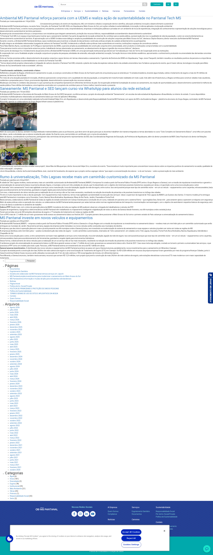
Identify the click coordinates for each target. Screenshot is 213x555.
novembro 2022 (16, 418)
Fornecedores (129, 11)
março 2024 (14, 379)
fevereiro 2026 (15, 322)
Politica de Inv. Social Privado (21, 286)
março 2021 (14, 465)
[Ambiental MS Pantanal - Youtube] (93, 514)
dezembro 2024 (16, 357)
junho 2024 (14, 371)
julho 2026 (14, 310)
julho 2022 (14, 428)
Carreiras (116, 11)
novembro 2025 (16, 330)
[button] (9, 539)
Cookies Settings (131, 545)
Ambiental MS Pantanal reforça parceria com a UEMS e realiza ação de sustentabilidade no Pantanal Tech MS (90, 18)
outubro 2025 (15, 332)
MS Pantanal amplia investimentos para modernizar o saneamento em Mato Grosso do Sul (45, 276)
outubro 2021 (15, 450)
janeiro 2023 (14, 413)
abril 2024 (14, 376)
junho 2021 (14, 460)
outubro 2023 (15, 391)
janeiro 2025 (14, 354)
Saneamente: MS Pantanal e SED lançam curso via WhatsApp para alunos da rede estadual (75, 88)
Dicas (12, 479)
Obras (12, 491)
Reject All (131, 538)
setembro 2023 (16, 393)
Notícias (105, 11)
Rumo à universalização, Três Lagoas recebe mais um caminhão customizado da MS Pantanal (77, 177)
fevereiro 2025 (15, 352)
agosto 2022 (15, 425)
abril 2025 (14, 347)
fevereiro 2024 (15, 381)
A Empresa (112, 507)
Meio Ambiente (16, 489)
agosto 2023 (15, 396)
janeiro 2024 (14, 384)
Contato (142, 11)
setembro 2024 (16, 364)
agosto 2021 (15, 455)
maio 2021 (14, 462)
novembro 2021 (16, 448)
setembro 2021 (16, 453)
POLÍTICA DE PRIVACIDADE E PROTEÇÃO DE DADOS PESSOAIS (34, 289)
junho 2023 (14, 401)
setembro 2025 (16, 334)
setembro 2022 (16, 423)
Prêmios (13, 493)
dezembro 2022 (16, 416)
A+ (168, 4)
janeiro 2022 (14, 443)
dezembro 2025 (16, 327)
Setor (12, 498)
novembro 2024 (16, 359)
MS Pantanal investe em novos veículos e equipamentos (46, 218)
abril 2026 (14, 317)
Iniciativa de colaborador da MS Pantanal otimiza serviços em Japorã (36, 274)
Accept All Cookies (131, 532)
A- (176, 4)
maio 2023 (14, 403)
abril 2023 (14, 406)
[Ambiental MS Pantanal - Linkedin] (86, 514)
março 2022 (14, 438)
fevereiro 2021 (15, 467)
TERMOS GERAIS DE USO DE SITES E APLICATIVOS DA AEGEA (34, 293)
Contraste (157, 4)
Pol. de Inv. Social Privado (165, 514)
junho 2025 (14, 342)
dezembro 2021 (16, 445)
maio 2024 (14, 374)
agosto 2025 (15, 337)
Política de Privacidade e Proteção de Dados (106, 551)
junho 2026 (14, 312)
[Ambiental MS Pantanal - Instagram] (80, 514)
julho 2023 (14, 398)
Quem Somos (15, 298)
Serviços (135, 507)
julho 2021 (14, 457)
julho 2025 (14, 339)
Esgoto (12, 484)
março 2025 (14, 349)
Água (12, 476)
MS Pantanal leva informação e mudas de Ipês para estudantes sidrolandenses (40, 279)
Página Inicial (15, 284)
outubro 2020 (15, 470)
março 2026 (14, 320)
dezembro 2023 (16, 386)
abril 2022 (14, 435)
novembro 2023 (16, 389)
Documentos (15, 269)
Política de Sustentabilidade (20, 291)
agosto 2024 (15, 366)
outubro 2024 (15, 361)
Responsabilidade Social (19, 301)
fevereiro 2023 (15, 411)
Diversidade (14, 481)
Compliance (112, 514)
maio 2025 (14, 344)
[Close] (164, 531)
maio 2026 (14, 315)
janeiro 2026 (14, 325)
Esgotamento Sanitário (19, 271)
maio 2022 (14, 433)
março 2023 (14, 408)
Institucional (14, 486)
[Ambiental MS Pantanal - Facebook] (74, 514)
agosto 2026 (15, 307)
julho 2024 (14, 369)
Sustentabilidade (163, 507)
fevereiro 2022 (15, 440)
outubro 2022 (15, 421)
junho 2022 (14, 430)
